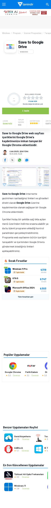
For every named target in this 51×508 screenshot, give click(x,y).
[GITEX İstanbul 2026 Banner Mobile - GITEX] (25, 12)
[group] (25, 177)
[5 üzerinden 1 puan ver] (25, 98)
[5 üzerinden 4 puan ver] (37, 98)
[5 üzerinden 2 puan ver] (29, 98)
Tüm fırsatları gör (25, 297)
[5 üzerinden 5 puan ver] (41, 98)
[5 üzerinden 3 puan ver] (33, 98)
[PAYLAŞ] (5, 162)
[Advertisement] (25, 73)
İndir (25, 110)
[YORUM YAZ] (27, 162)
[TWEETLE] (13, 162)
